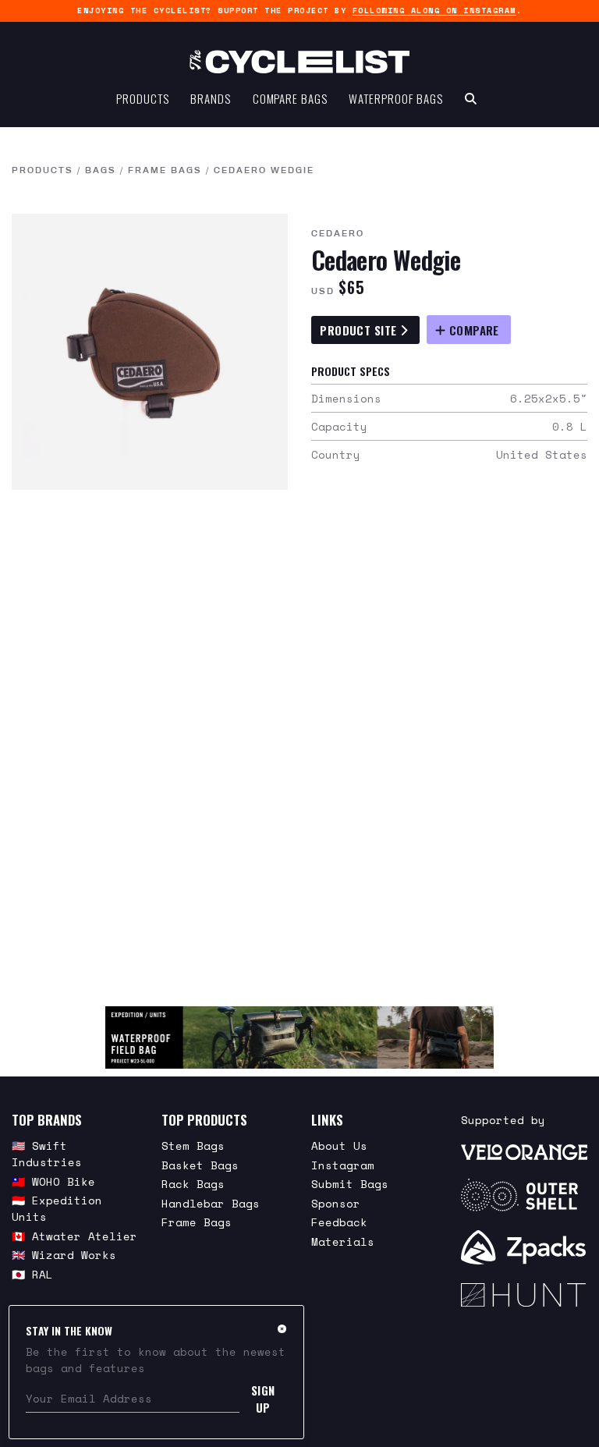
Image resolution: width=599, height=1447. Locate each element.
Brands (210, 98)
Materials (342, 1241)
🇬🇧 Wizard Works (64, 1255)
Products (142, 98)
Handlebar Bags (210, 1203)
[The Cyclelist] (299, 61)
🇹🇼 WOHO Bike (53, 1181)
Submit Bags (349, 1184)
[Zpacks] (524, 1247)
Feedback (339, 1222)
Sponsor (335, 1203)
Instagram (342, 1165)
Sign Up (263, 1398)
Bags (100, 170)
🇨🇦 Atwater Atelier (74, 1236)
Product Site (360, 330)
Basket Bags (200, 1165)
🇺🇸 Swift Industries (47, 1153)
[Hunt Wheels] (524, 1295)
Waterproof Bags (396, 98)
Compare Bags (290, 98)
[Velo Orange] (524, 1151)
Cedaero (337, 233)
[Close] (282, 1328)
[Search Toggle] (471, 98)
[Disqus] (299, 748)
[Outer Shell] (524, 1195)
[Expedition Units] (299, 1037)
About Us (339, 1145)
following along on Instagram (434, 10)
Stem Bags (193, 1145)
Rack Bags (193, 1184)
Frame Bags (165, 170)
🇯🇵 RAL (32, 1274)
